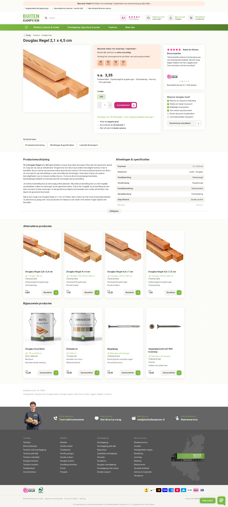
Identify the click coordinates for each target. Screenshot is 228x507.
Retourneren (139, 465)
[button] (180, 81)
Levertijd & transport (89, 145)
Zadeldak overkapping (107, 453)
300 (101, 97)
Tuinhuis (27, 442)
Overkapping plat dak (106, 446)
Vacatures (138, 476)
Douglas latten (53, 394)
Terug (28, 35)
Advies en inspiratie (143, 472)
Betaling (137, 461)
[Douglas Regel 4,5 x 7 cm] (124, 249)
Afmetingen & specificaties (62, 145)
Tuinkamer (101, 461)
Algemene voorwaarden (54, 499)
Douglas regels (66, 394)
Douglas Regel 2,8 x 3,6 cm (39, 271)
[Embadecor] (83, 326)
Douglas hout (47, 35)
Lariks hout (78, 394)
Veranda (101, 457)
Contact (137, 446)
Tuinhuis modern (30, 465)
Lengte (100, 91)
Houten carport (104, 472)
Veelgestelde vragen (143, 450)
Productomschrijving (34, 145)
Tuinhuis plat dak (30, 453)
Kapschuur (102, 450)
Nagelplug (112, 349)
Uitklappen (114, 211)
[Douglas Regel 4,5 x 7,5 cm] (165, 249)
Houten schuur (66, 457)
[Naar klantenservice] (154, 18)
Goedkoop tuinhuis (68, 465)
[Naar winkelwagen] (196, 18)
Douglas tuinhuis (30, 461)
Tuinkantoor (65, 450)
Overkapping (102, 442)
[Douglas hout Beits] (42, 326)
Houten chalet (66, 446)
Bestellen (48, 292)
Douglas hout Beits (35, 349)
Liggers (93, 394)
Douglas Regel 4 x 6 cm (78, 271)
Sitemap (82, 499)
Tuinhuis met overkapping (34, 450)
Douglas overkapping (106, 465)
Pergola (63, 472)
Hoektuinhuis (29, 468)
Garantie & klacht (141, 468)
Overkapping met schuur (108, 468)
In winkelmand (123, 105)
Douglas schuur (67, 461)
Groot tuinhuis (29, 472)
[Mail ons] (152, 418)
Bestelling (138, 453)
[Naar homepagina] (26, 27)
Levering (138, 457)
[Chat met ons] (111, 418)
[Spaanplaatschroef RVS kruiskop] (165, 326)
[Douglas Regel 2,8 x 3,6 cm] (42, 249)
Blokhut (63, 442)
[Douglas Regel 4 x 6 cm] (83, 249)
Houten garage (66, 453)
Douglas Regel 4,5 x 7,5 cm (162, 271)
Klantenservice (140, 442)
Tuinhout (36, 35)
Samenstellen (46, 373)
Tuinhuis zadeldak (31, 457)
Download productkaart (180, 123)
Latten (86, 394)
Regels (100, 394)
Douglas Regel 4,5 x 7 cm (120, 271)
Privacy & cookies (71, 499)
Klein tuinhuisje (30, 446)
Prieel (62, 468)
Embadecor (72, 349)
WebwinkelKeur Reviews (117, 504)
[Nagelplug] (124, 326)
